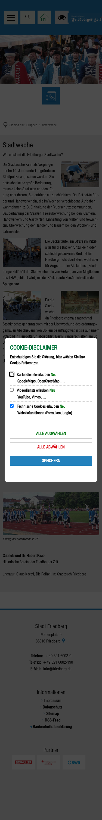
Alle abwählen (51, 447)
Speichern (51, 460)
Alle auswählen (51, 433)
